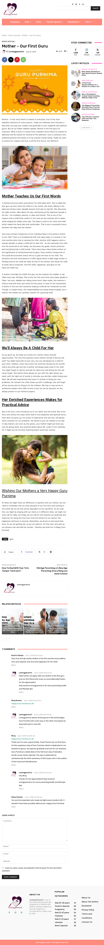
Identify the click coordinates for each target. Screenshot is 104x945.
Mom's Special (14, 35)
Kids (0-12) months (12, 626)
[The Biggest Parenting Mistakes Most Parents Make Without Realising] (75, 106)
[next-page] (8, 639)
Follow (87, 49)
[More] (51, 552)
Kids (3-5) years (88, 114)
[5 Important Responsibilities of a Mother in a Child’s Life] (34, 621)
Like (75, 49)
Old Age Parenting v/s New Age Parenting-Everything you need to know (52, 571)
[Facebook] (73, 4)
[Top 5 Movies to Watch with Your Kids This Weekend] (75, 117)
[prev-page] (3, 639)
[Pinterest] (80, 4)
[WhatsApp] (23, 59)
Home (4, 35)
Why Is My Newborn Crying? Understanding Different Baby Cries (57, 630)
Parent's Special (88, 103)
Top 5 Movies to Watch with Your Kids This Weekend (90, 118)
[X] (83, 4)
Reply (13, 665)
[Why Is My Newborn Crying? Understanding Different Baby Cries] (56, 621)
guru (11, 539)
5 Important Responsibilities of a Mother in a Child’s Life (34, 630)
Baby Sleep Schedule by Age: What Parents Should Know (13, 630)
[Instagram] (76, 4)
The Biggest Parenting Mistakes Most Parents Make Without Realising (91, 107)
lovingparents (16, 52)
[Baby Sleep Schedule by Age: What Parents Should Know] (12, 621)
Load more (86, 127)
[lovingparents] (4, 51)
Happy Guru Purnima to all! (22, 704)
